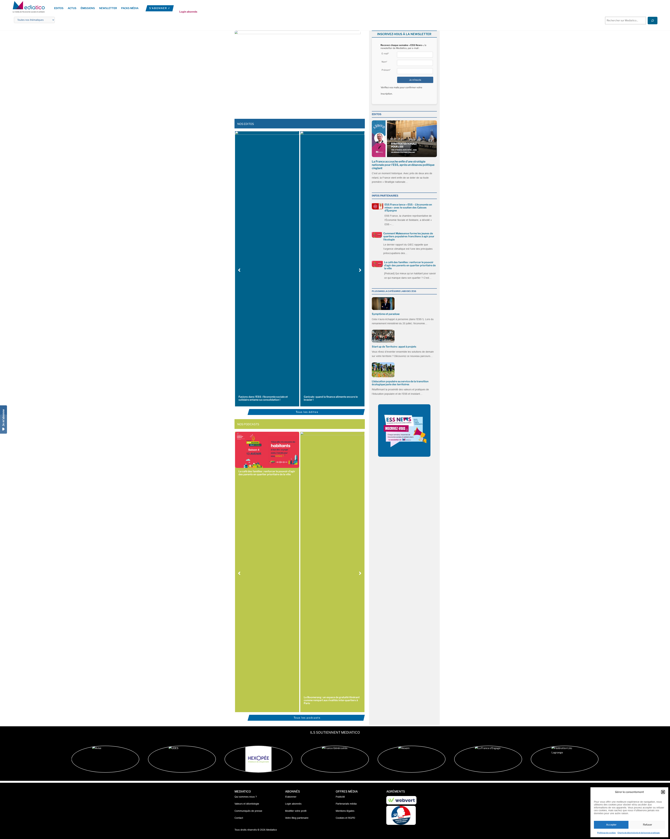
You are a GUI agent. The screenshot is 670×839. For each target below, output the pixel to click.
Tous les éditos (307, 412)
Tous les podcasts (307, 717)
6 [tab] (302, 108)
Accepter (611, 824)
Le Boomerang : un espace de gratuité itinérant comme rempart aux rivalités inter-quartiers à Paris (332, 700)
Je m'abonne (3, 417)
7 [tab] (306, 108)
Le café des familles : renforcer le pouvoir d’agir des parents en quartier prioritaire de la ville (267, 473)
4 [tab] (295, 108)
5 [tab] (299, 108)
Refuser (647, 824)
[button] (663, 792)
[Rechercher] (652, 20)
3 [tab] (292, 108)
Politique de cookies (606, 832)
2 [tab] (289, 108)
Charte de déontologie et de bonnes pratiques (638, 832)
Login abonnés (188, 11)
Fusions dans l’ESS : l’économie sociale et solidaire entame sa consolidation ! (263, 398)
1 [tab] (285, 108)
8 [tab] (309, 108)
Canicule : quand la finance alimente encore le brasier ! (331, 398)
